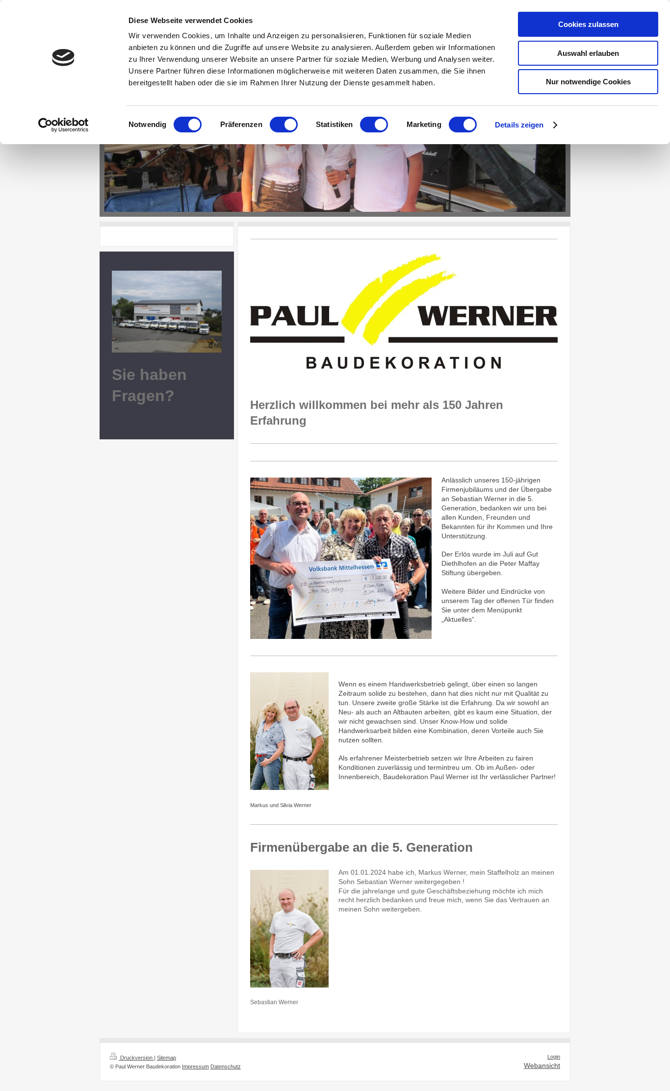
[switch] (284, 124)
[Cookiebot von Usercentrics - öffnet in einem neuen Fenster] (63, 125)
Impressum (195, 1066)
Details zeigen (519, 125)
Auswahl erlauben (588, 53)
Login (553, 1057)
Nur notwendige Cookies (588, 81)
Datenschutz (225, 1066)
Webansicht (542, 1065)
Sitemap (166, 1058)
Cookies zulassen (588, 24)
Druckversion (136, 1058)
